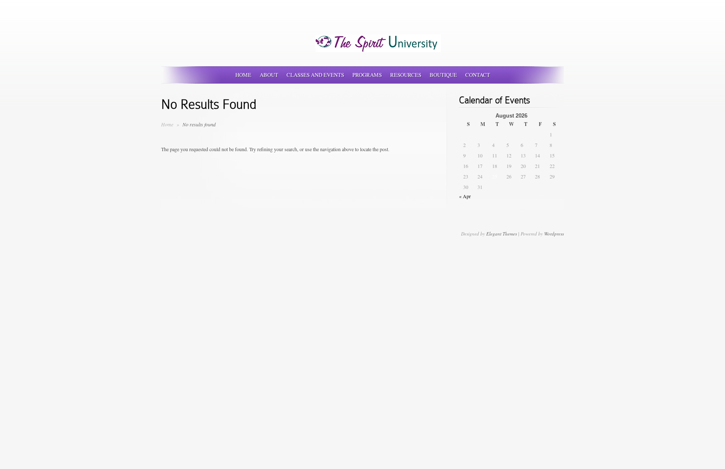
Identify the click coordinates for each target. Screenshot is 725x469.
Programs (367, 75)
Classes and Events (315, 75)
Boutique (443, 75)
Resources (405, 75)
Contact (477, 75)
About (269, 75)
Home (243, 75)
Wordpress (554, 234)
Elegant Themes (501, 234)
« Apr (465, 196)
